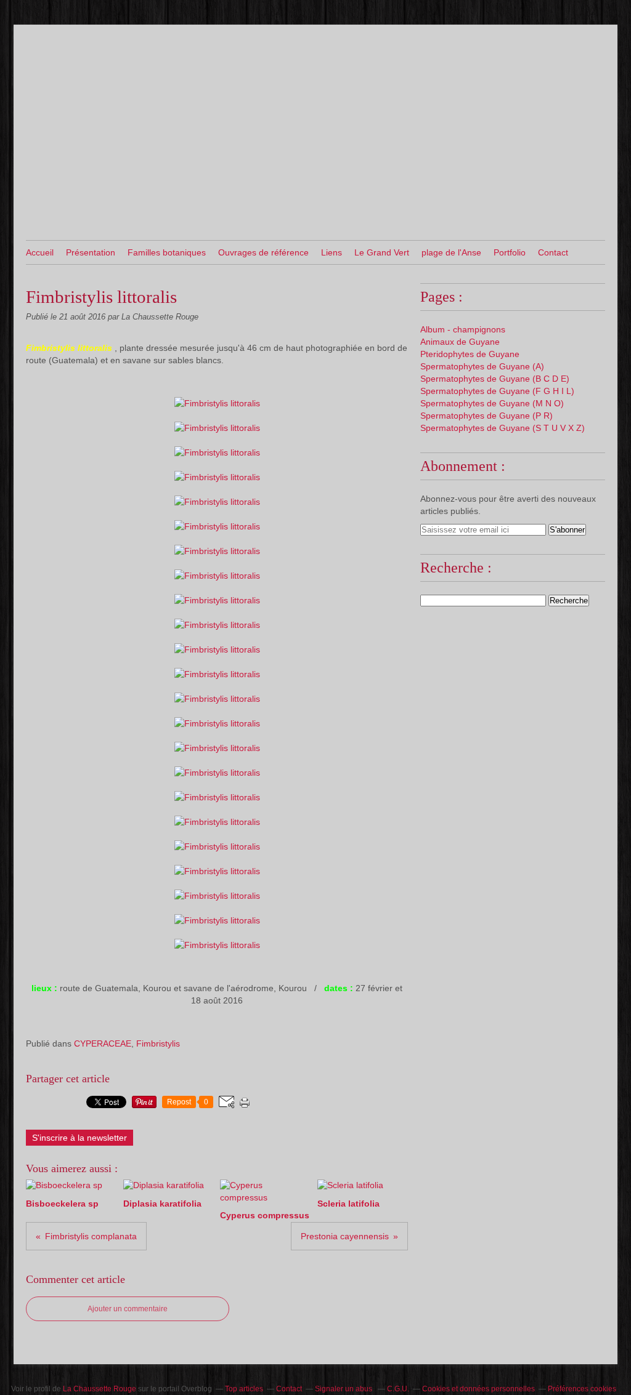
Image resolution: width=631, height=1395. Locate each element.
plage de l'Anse (451, 252)
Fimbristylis (158, 1043)
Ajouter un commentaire (128, 1309)
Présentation (90, 252)
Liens (331, 252)
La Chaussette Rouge (99, 1389)
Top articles (244, 1389)
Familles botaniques (167, 252)
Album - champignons (462, 329)
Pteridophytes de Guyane (469, 354)
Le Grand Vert (381, 252)
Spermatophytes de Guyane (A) (482, 366)
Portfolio (510, 252)
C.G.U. (398, 1389)
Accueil (40, 252)
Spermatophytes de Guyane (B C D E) (494, 379)
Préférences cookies (582, 1389)
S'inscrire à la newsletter (79, 1138)
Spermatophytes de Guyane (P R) (486, 415)
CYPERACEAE (102, 1043)
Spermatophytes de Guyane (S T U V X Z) (502, 428)
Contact (553, 252)
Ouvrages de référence (263, 252)
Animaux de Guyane (460, 342)
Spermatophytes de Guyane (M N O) (492, 403)
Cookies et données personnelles (478, 1389)
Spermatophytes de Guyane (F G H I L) (497, 391)
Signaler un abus (344, 1389)
